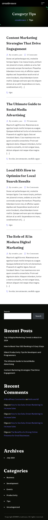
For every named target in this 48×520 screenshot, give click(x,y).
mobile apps (34, 158)
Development (12, 483)
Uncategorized (13, 507)
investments (21, 158)
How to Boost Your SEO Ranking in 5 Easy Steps (24, 346)
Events (10, 489)
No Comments (33, 187)
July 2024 (11, 457)
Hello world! (33, 399)
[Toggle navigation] (43, 3)
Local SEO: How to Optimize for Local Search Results (21, 175)
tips (10, 92)
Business (10, 477)
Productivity (12, 495)
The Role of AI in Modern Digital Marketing (19, 242)
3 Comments (32, 121)
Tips (8, 501)
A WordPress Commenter (14, 399)
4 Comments (32, 55)
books (12, 158)
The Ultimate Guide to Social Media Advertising (23, 109)
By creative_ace (15, 55)
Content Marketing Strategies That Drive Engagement (23, 43)
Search (7, 311)
